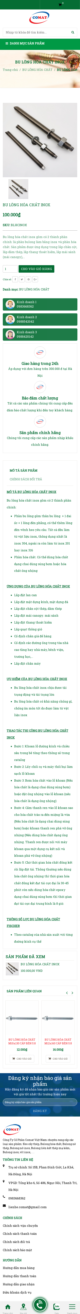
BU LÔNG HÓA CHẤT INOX (40, 964)
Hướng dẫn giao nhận (19, 1284)
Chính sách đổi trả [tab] (26, 479)
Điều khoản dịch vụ (17, 1292)
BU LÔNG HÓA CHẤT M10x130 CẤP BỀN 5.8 (22, 1041)
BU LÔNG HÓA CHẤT (34, 289)
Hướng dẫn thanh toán (19, 1276)
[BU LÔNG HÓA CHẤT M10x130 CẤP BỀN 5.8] (22, 1018)
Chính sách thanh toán (20, 1234)
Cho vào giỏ (24, 1058)
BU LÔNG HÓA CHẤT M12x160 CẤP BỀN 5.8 (58, 1041)
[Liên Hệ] (23, 1306)
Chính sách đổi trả (16, 1242)
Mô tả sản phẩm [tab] (23, 470)
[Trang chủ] (8, 1306)
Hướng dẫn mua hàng (19, 1268)
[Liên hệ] (40, 1305)
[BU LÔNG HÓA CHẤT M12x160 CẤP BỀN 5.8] (58, 1018)
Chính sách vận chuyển (20, 1226)
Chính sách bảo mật (17, 1250)
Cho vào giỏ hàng (36, 269)
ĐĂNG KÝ (40, 1111)
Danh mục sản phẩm (26, 43)
